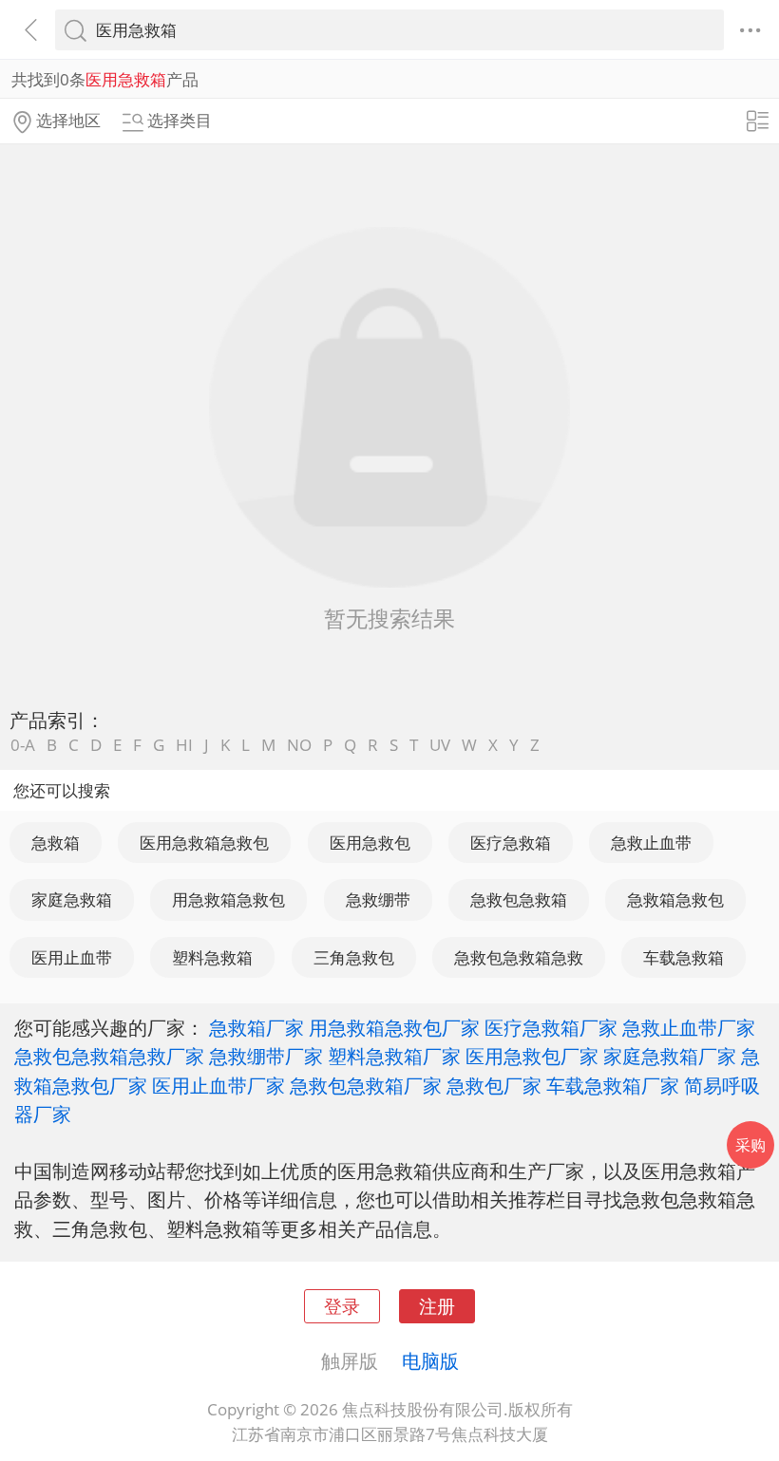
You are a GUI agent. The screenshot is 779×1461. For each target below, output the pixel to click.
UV (439, 745)
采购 (750, 1144)
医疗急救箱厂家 (551, 1027)
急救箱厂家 (256, 1027)
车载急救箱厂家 (612, 1085)
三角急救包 (354, 957)
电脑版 (430, 1360)
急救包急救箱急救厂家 (109, 1055)
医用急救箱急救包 (204, 842)
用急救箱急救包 (228, 899)
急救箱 (55, 842)
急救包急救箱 (518, 899)
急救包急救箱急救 (518, 957)
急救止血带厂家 (688, 1027)
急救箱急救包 (675, 899)
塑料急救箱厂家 (394, 1055)
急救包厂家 (494, 1085)
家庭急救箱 (71, 899)
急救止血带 (651, 842)
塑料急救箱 (212, 957)
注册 (437, 1306)
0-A (22, 745)
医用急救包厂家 (532, 1055)
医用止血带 (71, 957)
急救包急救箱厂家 (366, 1085)
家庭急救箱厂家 (669, 1055)
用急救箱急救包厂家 (394, 1027)
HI (184, 745)
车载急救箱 (683, 957)
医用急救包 (370, 842)
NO (299, 745)
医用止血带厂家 (218, 1085)
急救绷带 (378, 899)
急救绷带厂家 (266, 1055)
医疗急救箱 (510, 842)
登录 (342, 1306)
